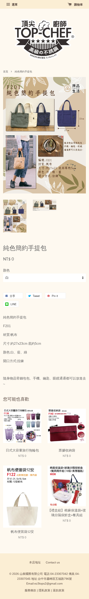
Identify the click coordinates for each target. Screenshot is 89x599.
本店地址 (35, 562)
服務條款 (30, 590)
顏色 (6, 270)
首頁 (5, 71)
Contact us (53, 562)
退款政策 (58, 590)
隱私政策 (44, 590)
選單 (14, 4)
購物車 (78, 4)
